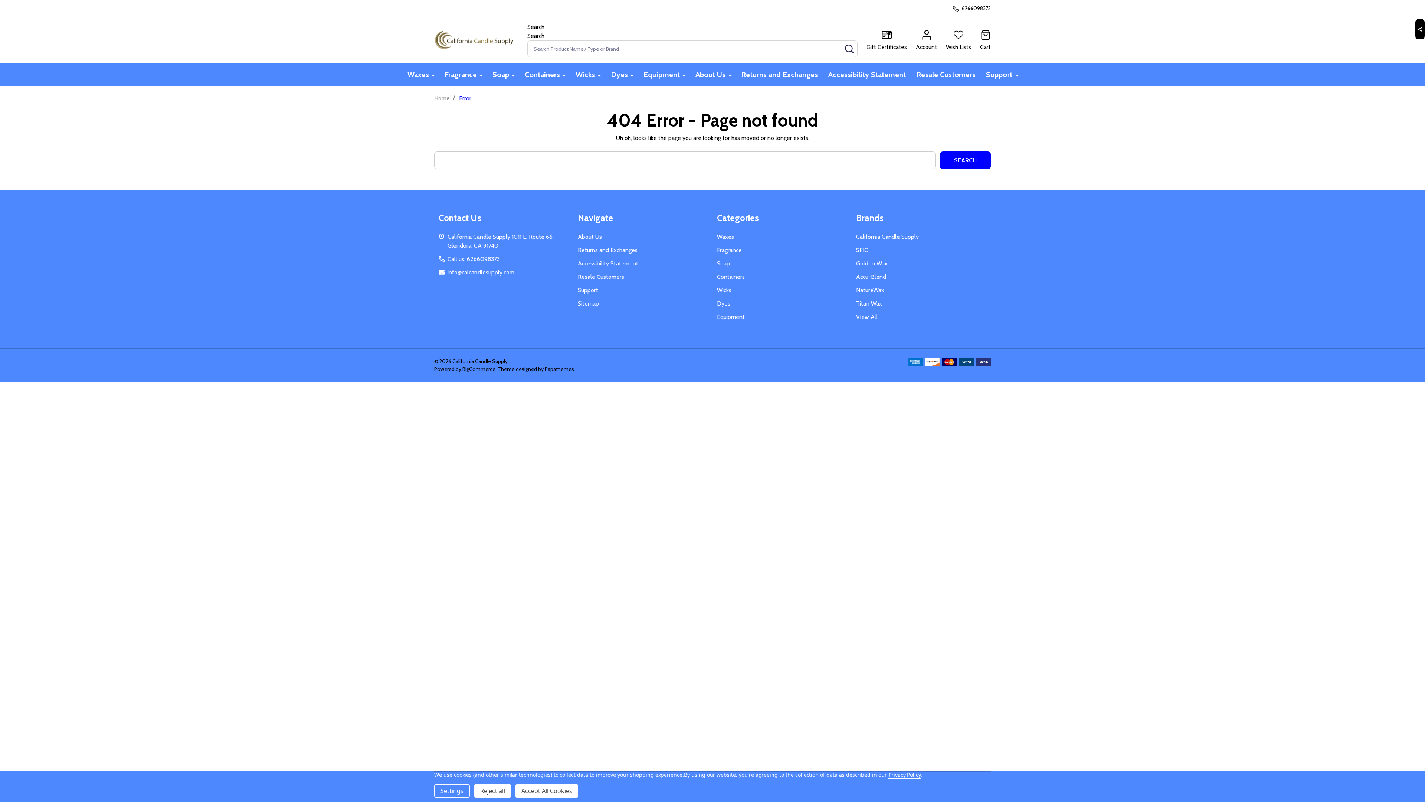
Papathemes (559, 369)
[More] (433, 75)
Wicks (585, 74)
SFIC (862, 250)
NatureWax (870, 290)
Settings (451, 791)
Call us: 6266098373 (474, 259)
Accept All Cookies (546, 791)
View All (867, 316)
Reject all (492, 791)
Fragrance (461, 74)
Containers (542, 74)
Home (442, 98)
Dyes (619, 74)
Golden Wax (872, 263)
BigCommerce (478, 369)
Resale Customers (946, 74)
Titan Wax (869, 303)
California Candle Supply (887, 236)
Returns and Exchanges (779, 74)
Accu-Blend (871, 276)
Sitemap (588, 303)
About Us (710, 74)
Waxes (418, 74)
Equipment (661, 74)
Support (999, 74)
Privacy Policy (904, 774)
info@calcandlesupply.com (481, 272)
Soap (500, 74)
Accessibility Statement (867, 74)
